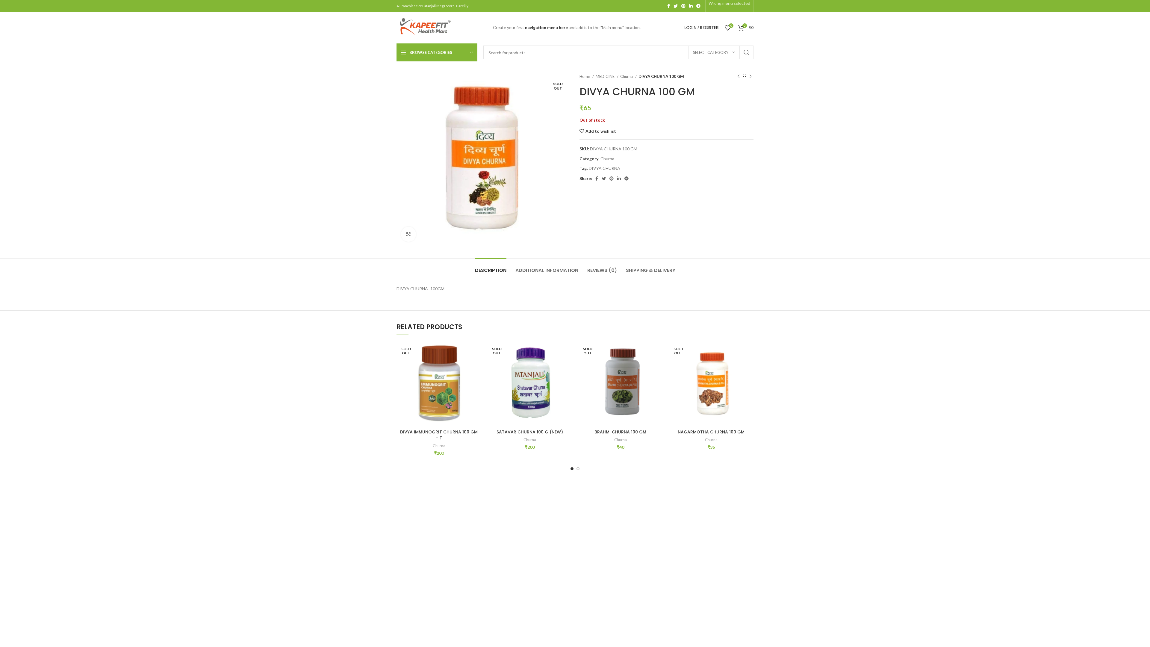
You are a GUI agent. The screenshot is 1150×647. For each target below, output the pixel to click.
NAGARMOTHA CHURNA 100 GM (711, 432)
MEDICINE (605, 76)
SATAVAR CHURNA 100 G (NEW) (530, 432)
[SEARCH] (746, 52)
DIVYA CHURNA (604, 168)
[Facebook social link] (668, 6)
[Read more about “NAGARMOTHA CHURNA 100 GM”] (749, 364)
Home (585, 76)
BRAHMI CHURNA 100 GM (620, 432)
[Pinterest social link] (683, 6)
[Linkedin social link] (690, 6)
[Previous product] (739, 77)
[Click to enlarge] (408, 234)
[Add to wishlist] (476, 351)
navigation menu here (546, 27)
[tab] (490, 267)
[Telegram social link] (698, 6)
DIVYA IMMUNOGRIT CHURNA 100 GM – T (439, 435)
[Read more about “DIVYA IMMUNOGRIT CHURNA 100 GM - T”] (476, 364)
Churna (627, 76)
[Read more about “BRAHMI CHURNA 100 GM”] (658, 364)
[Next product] (750, 77)
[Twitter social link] (676, 6)
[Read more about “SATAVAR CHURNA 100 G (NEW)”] (567, 364)
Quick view (476, 378)
